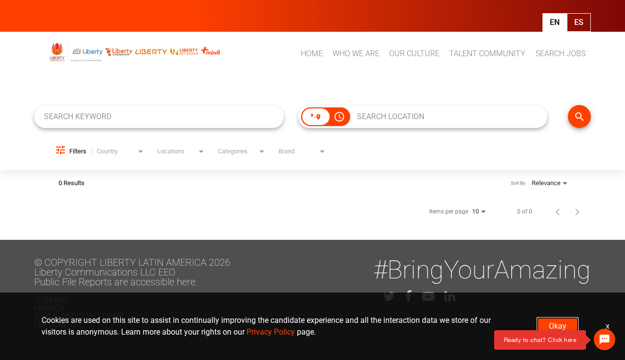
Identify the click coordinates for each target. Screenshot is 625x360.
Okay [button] (557, 326)
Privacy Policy (271, 332)
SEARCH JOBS (560, 53)
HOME (312, 53)
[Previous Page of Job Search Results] (557, 211)
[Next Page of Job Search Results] (577, 211)
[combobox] (159, 116)
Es (578, 22)
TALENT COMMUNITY (487, 53)
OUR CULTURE (414, 53)
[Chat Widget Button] (604, 339)
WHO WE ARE (356, 53)
